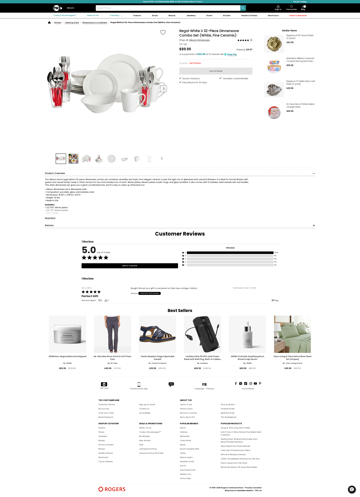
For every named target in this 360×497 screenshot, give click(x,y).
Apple (182, 444)
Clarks (183, 453)
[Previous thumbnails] (51, 158)
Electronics (103, 457)
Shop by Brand (227, 404)
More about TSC (187, 417)
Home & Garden (106, 444)
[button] (71, 8)
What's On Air (145, 427)
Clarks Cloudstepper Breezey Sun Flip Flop (240, 458)
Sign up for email (147, 404)
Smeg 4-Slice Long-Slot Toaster (235, 427)
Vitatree (183, 432)
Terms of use (186, 404)
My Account (103, 408)
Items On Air (93, 15)
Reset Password (105, 417)
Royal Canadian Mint (189, 449)
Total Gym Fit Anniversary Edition (235, 450)
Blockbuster (144, 436)
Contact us (144, 408)
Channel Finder (228, 408)
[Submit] (243, 8)
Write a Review (129, 266)
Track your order (106, 413)
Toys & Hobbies (105, 461)
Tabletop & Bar (72, 22)
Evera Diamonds (187, 470)
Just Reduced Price (148, 449)
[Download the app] (139, 384)
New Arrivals (144, 440)
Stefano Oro (185, 474)
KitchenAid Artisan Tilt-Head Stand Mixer (239, 467)
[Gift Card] (104, 384)
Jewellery (102, 436)
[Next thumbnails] (161, 158)
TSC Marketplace (228, 417)
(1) (251, 40)
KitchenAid (184, 436)
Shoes (101, 432)
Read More (50, 218)
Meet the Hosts (228, 413)
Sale (141, 444)
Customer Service (106, 404)
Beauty (101, 440)
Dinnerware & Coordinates (94, 22)
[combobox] (171, 8)
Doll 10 (183, 465)
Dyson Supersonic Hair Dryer (234, 463)
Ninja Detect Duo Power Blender (235, 446)
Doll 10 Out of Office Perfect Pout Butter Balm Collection (241, 433)
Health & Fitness (105, 453)
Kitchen (57, 22)
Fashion (101, 427)
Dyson (183, 427)
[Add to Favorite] (163, 32)
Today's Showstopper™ (64, 15)
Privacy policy (186, 408)
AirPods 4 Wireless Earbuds (233, 454)
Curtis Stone (185, 440)
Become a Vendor (188, 413)
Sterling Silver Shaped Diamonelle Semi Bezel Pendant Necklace (239, 440)
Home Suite (185, 478)
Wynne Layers (186, 457)
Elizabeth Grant (187, 461)
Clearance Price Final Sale (151, 453)
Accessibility (144, 413)
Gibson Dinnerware (199, 40)
